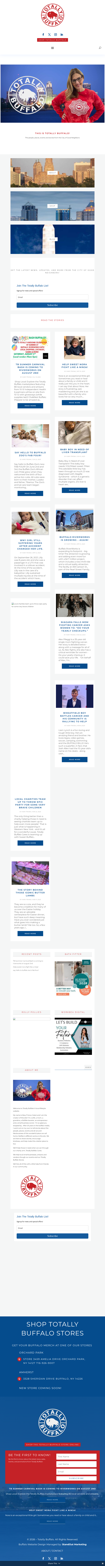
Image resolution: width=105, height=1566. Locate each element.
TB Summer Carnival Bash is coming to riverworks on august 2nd (52, 1489)
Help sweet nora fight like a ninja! (25, 967)
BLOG (52, 239)
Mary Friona (27, 377)
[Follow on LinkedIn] (61, 34)
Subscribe (52, 305)
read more (30, 406)
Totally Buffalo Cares (33, 1151)
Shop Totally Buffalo (52, 40)
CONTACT (58, 1550)
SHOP (52, 206)
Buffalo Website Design (32, 1544)
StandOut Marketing (74, 1544)
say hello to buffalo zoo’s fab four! (26, 970)
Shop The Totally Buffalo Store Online (52, 1445)
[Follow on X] (49, 34)
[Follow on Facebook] (43, 34)
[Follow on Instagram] (55, 34)
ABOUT (52, 173)
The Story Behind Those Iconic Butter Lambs (30, 893)
